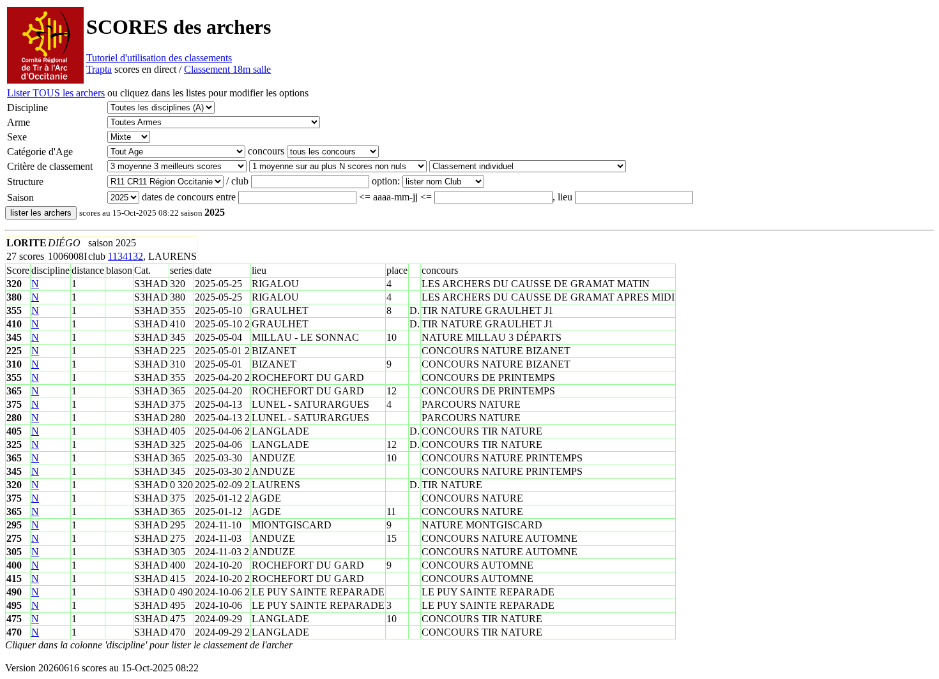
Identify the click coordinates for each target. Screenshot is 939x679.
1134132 (125, 256)
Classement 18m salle (227, 69)
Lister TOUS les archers (56, 92)
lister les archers (41, 213)
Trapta (99, 69)
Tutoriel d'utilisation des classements (159, 57)
